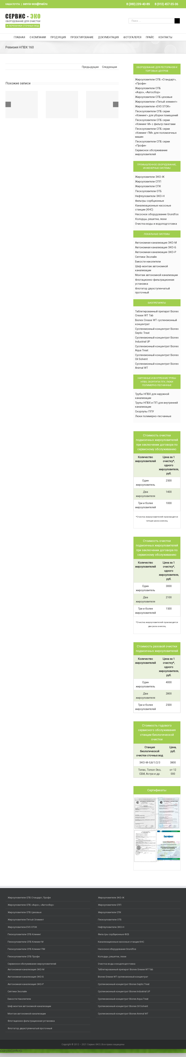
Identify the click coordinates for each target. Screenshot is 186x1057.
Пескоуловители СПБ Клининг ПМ (26, 949)
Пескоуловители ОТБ (148, 191)
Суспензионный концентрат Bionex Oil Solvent (123, 1006)
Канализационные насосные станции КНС (121, 941)
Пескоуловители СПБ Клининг (24, 934)
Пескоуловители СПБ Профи (24, 956)
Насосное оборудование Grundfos (157, 214)
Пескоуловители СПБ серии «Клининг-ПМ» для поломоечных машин (156, 132)
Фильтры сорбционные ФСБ (113, 934)
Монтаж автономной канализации (156, 275)
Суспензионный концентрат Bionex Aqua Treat (123, 999)
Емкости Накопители (19, 999)
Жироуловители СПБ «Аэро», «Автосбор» (31, 904)
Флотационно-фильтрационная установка (31, 1021)
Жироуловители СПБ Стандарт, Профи (29, 897)
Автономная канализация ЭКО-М (156, 242)
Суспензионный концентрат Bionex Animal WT (123, 1013)
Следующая (109, 67)
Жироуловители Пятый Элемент (26, 919)
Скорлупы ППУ (144, 411)
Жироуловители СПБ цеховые (153, 97)
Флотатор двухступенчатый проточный (30, 1028)
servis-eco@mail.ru (35, 4)
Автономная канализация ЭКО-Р (155, 252)
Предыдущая (90, 67)
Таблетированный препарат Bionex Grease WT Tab (125, 969)
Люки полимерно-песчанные (153, 416)
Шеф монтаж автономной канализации (29, 1006)
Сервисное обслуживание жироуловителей (32, 963)
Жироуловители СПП (148, 181)
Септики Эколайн (146, 256)
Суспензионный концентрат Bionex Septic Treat (123, 984)
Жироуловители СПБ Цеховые (24, 912)
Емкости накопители (148, 261)
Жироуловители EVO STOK (22, 927)
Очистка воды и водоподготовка (156, 223)
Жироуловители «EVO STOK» (152, 106)
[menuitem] (138, 4)
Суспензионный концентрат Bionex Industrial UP (124, 991)
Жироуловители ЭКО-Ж (149, 176)
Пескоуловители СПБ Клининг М (25, 941)
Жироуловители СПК (148, 186)
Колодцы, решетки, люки (151, 219)
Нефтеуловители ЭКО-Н (150, 196)
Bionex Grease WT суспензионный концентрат (123, 976)
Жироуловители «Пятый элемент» (156, 101)
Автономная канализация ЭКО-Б (155, 247)
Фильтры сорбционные (149, 200)
